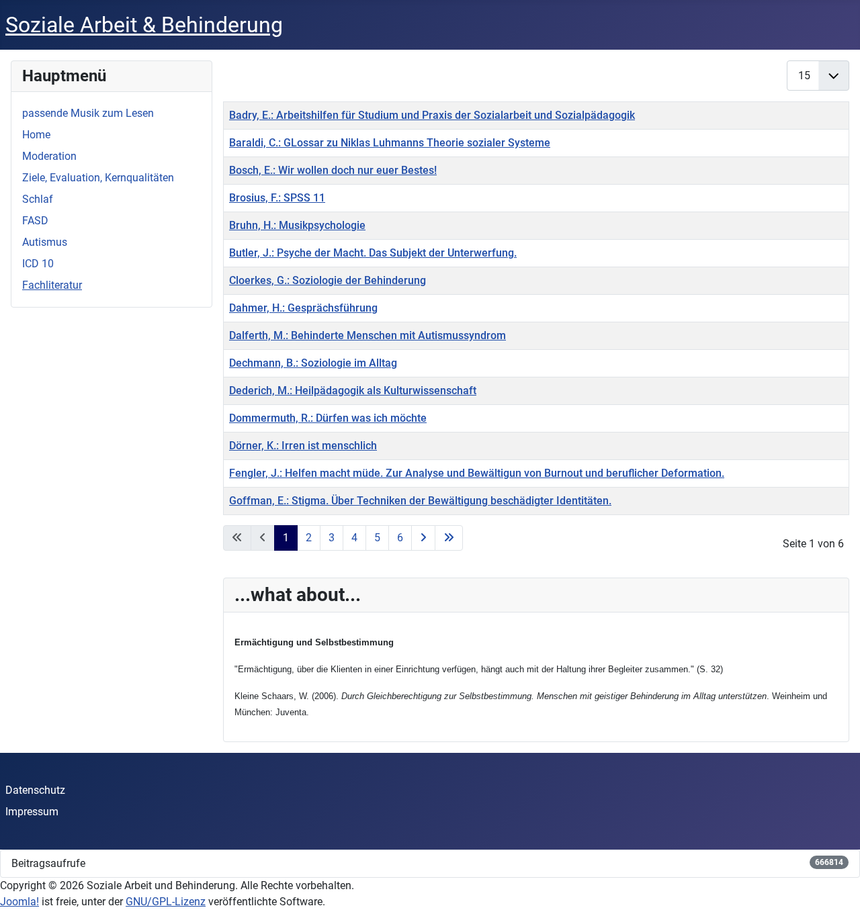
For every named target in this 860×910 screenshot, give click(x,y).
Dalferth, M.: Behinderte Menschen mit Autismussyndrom (367, 335)
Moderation (49, 156)
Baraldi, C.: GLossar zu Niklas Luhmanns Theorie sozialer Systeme (389, 142)
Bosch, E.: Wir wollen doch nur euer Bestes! (333, 170)
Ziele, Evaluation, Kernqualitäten (98, 177)
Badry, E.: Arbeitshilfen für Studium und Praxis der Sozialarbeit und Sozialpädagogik (432, 115)
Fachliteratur (52, 285)
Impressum (31, 811)
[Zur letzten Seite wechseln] (449, 538)
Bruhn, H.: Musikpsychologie (297, 225)
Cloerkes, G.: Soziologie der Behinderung (327, 280)
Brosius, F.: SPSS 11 (277, 197)
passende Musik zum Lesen (88, 113)
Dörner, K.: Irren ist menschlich (303, 445)
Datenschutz (35, 790)
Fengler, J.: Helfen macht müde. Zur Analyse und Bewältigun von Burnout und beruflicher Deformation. (476, 473)
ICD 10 (38, 263)
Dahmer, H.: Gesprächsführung (303, 308)
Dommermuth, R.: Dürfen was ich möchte (328, 418)
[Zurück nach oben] (836, 885)
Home (36, 134)
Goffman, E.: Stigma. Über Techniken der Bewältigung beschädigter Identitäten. (420, 500)
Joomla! (19, 901)
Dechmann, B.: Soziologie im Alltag (313, 363)
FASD (35, 220)
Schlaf (37, 199)
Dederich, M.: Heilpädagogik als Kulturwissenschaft (352, 390)
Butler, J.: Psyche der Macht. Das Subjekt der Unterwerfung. (373, 252)
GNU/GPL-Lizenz (166, 901)
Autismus (44, 242)
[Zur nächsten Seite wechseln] (423, 538)
